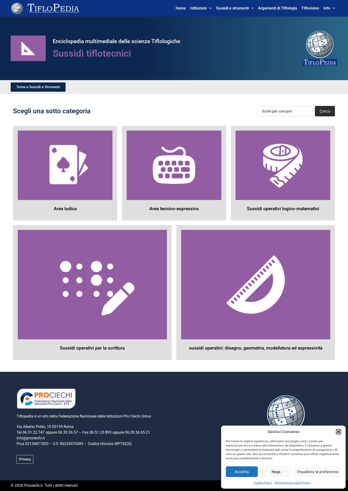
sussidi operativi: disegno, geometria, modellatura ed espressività (255, 348)
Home (181, 8)
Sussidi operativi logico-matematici (283, 208)
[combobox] (285, 111)
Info (326, 8)
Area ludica (65, 208)
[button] (338, 431)
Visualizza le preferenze (317, 471)
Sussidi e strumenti (232, 8)
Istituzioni (198, 8)
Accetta (242, 471)
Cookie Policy (263, 482)
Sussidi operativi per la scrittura (92, 348)
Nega (276, 471)
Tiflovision (310, 8)
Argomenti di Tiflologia (277, 8)
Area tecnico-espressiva (174, 208)
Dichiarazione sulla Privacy (293, 482)
